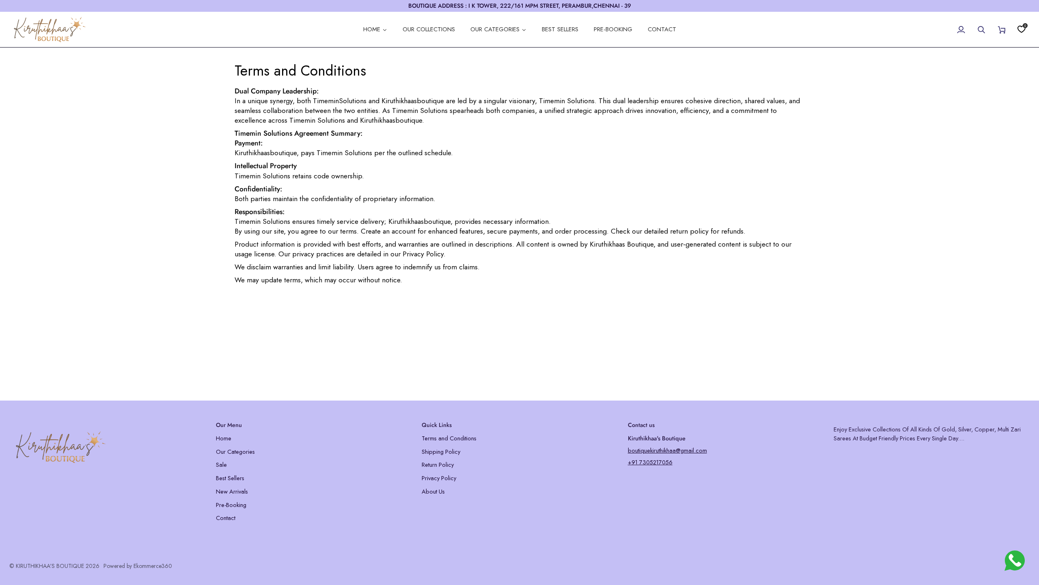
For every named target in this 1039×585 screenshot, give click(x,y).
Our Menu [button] (229, 425)
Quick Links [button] (437, 425)
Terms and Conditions (449, 438)
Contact (225, 518)
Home (223, 438)
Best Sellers (230, 478)
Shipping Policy (441, 451)
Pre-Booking (231, 504)
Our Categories (235, 451)
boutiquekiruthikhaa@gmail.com (667, 450)
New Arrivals (232, 491)
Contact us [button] (641, 425)
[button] (107, 423)
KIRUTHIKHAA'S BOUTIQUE (50, 566)
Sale (221, 464)
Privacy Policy (439, 478)
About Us (433, 491)
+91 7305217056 (650, 462)
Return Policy (438, 464)
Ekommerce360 (153, 566)
